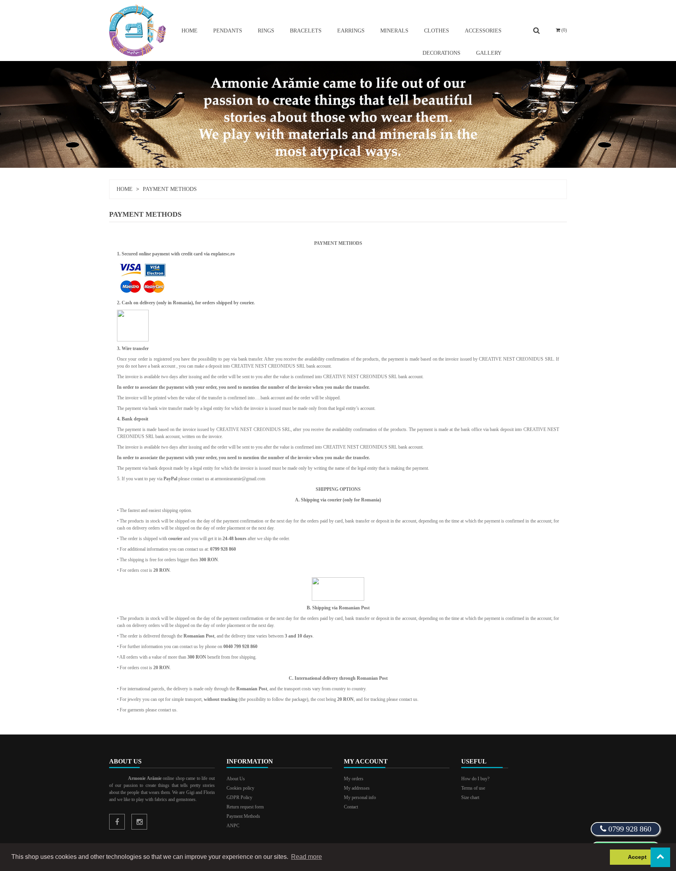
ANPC (233, 825)
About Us (236, 778)
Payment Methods (243, 816)
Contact (351, 807)
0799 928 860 (628, 828)
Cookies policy (240, 788)
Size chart (470, 797)
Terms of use (473, 788)
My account (366, 761)
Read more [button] (306, 856)
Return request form (245, 807)
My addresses (357, 788)
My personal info (360, 797)
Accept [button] (637, 857)
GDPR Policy (239, 797)
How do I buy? (475, 778)
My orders (353, 778)
